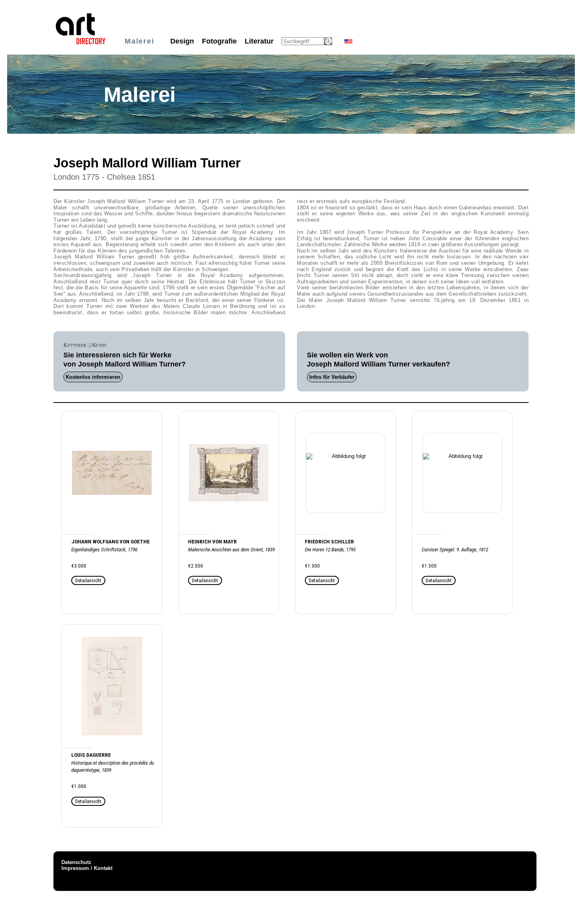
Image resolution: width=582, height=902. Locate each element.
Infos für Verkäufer (331, 377)
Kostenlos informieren (93, 377)
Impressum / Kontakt (86, 868)
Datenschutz (76, 862)
